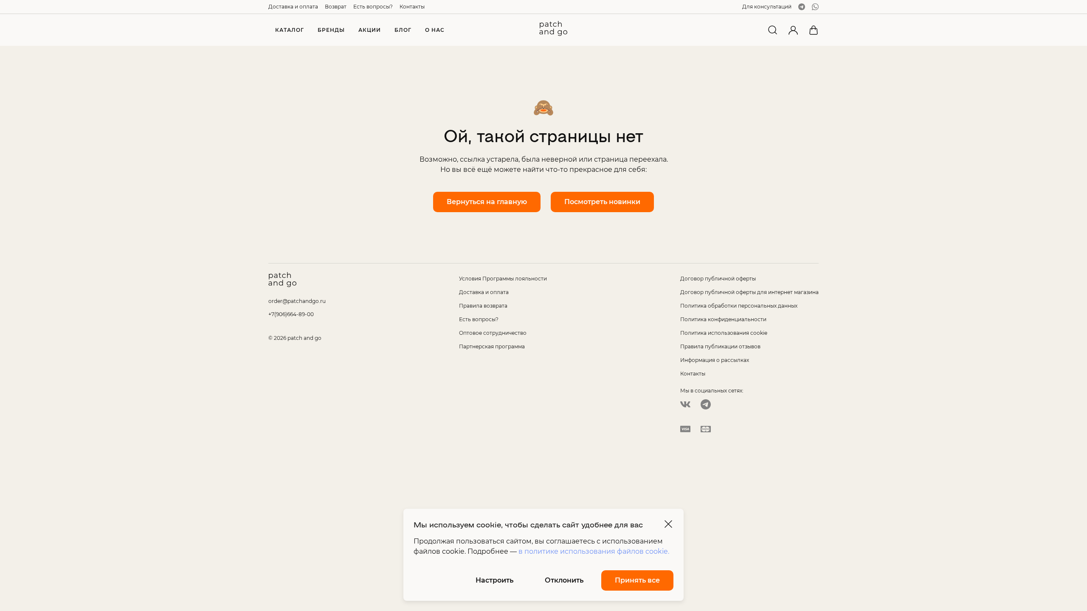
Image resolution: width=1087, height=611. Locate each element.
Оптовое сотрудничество (493, 333)
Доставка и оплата (293, 6)
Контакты (412, 6)
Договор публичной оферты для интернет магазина (749, 292)
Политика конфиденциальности (723, 319)
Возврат (335, 6)
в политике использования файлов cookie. (593, 551)
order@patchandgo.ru (297, 301)
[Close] (668, 524)
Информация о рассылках (714, 360)
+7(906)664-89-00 (291, 314)
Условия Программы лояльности (503, 278)
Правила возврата (483, 306)
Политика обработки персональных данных (738, 306)
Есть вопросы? (373, 6)
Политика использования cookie (723, 333)
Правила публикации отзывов (720, 346)
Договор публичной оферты (718, 278)
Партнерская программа (492, 346)
